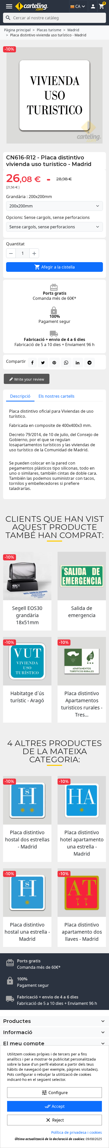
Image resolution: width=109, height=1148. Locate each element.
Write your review (28, 379)
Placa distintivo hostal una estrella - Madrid (27, 931)
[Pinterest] (54, 362)
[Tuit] (43, 362)
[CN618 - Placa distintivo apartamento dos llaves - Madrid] (82, 892)
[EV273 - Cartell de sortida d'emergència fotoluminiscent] (82, 576)
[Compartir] (32, 362)
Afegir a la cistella (54, 267)
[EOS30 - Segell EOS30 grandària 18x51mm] (27, 576)
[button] (93, 6)
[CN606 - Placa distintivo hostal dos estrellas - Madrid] (27, 800)
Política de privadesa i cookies (76, 1132)
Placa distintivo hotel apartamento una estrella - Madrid (82, 843)
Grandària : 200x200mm (29, 196)
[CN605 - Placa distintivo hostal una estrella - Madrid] (27, 892)
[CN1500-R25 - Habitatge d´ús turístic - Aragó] (27, 661)
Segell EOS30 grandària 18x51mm (27, 615)
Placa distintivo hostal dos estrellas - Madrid (27, 839)
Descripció (20, 396)
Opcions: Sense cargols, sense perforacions (48, 217)
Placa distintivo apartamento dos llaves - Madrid (82, 931)
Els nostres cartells (57, 396)
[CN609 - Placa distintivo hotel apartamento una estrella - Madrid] (82, 800)
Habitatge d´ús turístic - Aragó (27, 697)
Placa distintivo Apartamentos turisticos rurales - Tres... (81, 704)
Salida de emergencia (82, 612)
